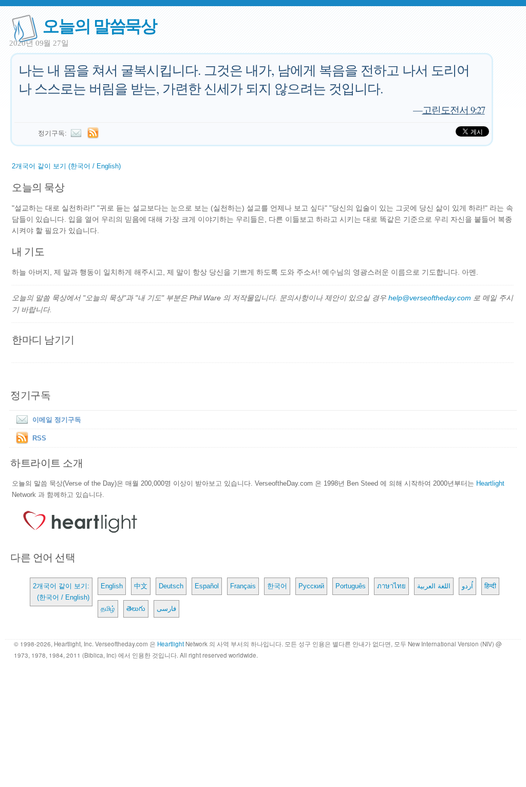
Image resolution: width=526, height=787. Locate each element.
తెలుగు (135, 608)
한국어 (277, 586)
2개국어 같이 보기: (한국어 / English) (61, 591)
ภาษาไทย (391, 586)
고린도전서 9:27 (453, 109)
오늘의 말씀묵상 (100, 25)
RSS (39, 438)
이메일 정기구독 (56, 420)
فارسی (166, 608)
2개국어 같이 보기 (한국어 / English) (66, 166)
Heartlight (490, 483)
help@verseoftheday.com (429, 298)
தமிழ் (108, 608)
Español (207, 586)
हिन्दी (490, 586)
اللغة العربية (433, 586)
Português (350, 586)
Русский (311, 586)
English (112, 586)
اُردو (467, 586)
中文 (140, 586)
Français (243, 586)
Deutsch (171, 586)
